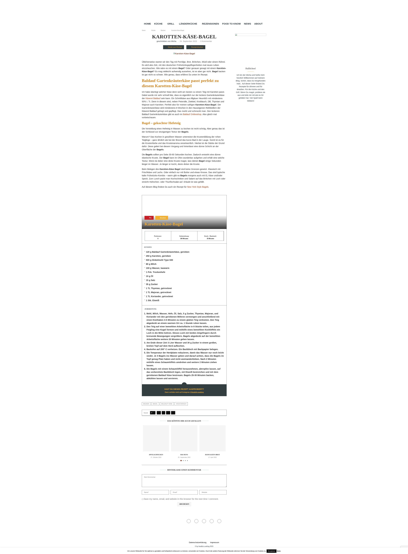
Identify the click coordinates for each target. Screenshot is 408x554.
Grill (170, 23)
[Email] (210, 28)
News (247, 23)
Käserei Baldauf (153, 98)
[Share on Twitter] (163, 412)
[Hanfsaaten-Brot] (212, 438)
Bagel (155, 404)
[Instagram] (203, 28)
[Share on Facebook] (159, 412)
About (258, 23)
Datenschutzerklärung (197, 542)
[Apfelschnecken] (156, 438)
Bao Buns (184, 454)
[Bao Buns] (184, 438)
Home (147, 23)
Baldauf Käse (166, 404)
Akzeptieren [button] (271, 551)
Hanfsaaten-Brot (212, 454)
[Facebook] (197, 28)
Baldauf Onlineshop (192, 114)
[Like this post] (153, 412)
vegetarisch (181, 404)
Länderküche (188, 23)
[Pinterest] (207, 28)
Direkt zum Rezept (175, 47)
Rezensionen (210, 23)
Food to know (231, 23)
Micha (173, 41)
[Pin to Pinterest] (168, 412)
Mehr (279, 551)
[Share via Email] (173, 412)
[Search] (214, 28)
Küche (158, 23)
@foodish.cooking (197, 392)
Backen (163, 30)
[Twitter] (200, 28)
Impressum (214, 542)
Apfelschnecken (156, 454)
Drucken (162, 218)
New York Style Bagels (197, 187)
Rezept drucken (197, 47)
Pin (150, 218)
